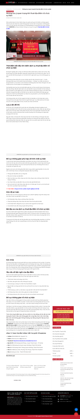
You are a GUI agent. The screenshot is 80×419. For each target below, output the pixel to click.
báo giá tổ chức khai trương (41, 374)
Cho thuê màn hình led (23, 2)
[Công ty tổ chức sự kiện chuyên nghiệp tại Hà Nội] (5, 3)
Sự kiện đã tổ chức (58, 2)
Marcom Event (49, 416)
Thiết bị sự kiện (48, 2)
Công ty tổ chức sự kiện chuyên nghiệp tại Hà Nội (26, 188)
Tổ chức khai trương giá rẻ (19, 375)
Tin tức (68, 2)
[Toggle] (73, 351)
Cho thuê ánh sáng (40, 2)
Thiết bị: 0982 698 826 (63, 316)
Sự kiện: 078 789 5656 (63, 314)
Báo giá (64, 2)
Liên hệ (72, 2)
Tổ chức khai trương (20, 374)
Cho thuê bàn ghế (57, 336)
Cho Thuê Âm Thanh (58, 331)
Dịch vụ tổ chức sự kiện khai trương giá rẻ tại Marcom (40, 367)
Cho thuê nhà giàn (57, 341)
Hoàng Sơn (19, 17)
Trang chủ (14, 2)
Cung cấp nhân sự (57, 346)
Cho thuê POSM (57, 343)
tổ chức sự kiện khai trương (30, 375)
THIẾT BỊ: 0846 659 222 (63, 317)
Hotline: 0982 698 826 (63, 322)
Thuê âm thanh (32, 2)
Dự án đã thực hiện (57, 348)
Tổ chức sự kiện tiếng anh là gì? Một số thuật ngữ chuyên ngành (12, 367)
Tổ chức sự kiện (17, 9)
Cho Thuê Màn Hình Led (59, 338)
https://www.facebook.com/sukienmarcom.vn (25, 340)
